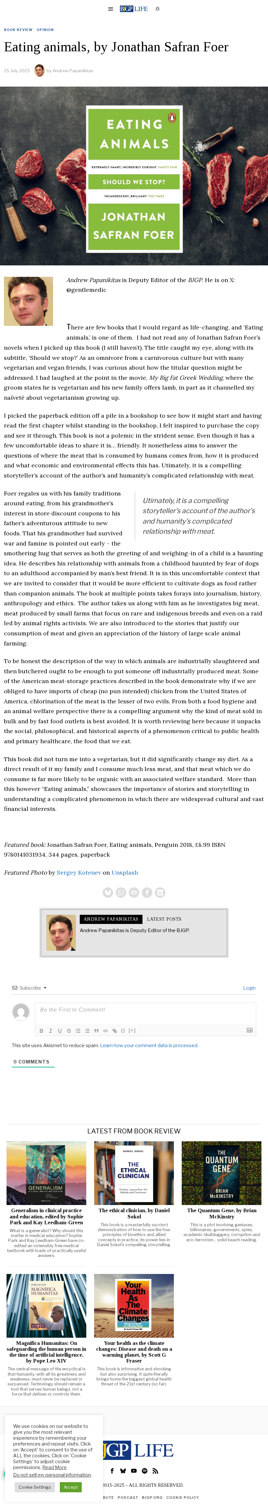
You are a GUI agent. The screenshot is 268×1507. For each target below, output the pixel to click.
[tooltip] (108, 892)
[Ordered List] (78, 1031)
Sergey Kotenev (79, 872)
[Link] (114, 1031)
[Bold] (41, 1031)
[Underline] (59, 1031)
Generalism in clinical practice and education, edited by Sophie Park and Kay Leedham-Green (46, 1216)
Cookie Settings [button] (35, 1487)
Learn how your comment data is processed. (149, 1045)
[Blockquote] (96, 1031)
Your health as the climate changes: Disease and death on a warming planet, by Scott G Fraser (134, 1352)
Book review (18, 30)
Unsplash (124, 872)
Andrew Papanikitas (73, 70)
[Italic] (50, 1031)
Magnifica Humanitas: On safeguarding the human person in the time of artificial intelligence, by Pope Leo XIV (46, 1352)
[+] (132, 1030)
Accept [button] (71, 1487)
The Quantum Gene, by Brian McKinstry (222, 1213)
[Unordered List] (87, 1031)
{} (123, 1030)
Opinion (45, 30)
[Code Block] (105, 1031)
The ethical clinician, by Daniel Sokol (134, 1213)
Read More (54, 1467)
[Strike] (69, 1031)
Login (249, 988)
